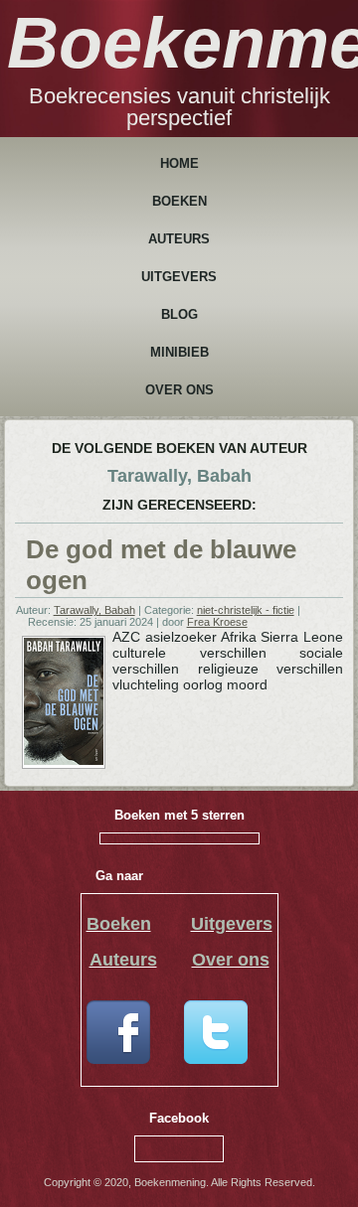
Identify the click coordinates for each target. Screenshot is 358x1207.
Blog (179, 314)
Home (179, 163)
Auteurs (179, 238)
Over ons (179, 389)
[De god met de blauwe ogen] (63, 761)
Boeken (179, 201)
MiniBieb (179, 352)
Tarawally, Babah (94, 610)
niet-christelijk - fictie (245, 610)
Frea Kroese (217, 622)
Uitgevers (179, 276)
